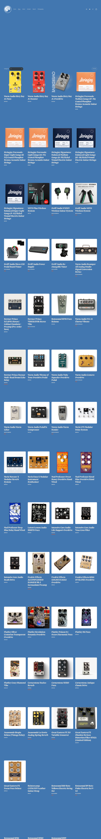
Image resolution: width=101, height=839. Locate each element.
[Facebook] (92, 9)
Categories (6, 68)
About (23, 9)
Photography (40, 9)
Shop (19, 9)
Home (14, 9)
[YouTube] (89, 9)
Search (34, 9)
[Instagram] (86, 9)
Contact (29, 9)
